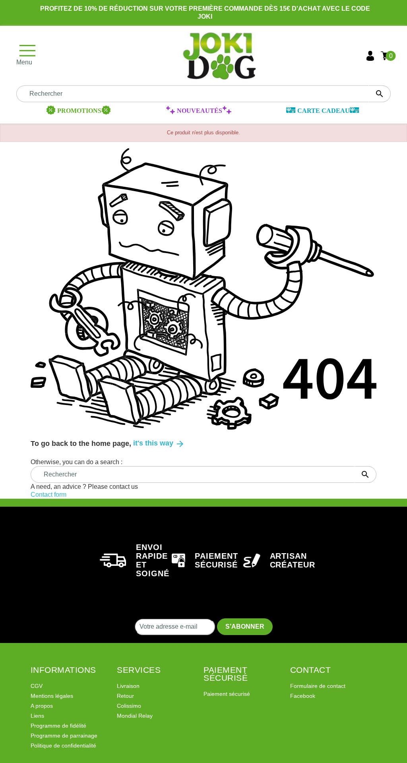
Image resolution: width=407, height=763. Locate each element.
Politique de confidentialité (63, 745)
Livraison (128, 686)
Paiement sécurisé (227, 694)
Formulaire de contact (317, 686)
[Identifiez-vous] (370, 56)
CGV (37, 686)
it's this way (159, 443)
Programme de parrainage (64, 735)
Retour (125, 696)
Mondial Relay (135, 716)
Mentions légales (52, 696)
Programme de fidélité (58, 725)
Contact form (48, 494)
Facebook (302, 696)
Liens (37, 716)
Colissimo (129, 706)
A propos (42, 706)
